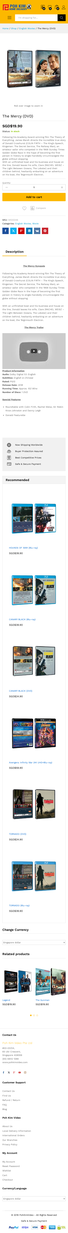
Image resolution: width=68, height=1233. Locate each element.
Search (62, 17)
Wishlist (6, 1170)
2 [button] (34, 1015)
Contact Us (8, 1091)
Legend (6, 1000)
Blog (4, 1109)
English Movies (23, 223)
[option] (17, 988)
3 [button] (37, 1015)
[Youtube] (19, 1072)
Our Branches (9, 1140)
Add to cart (34, 197)
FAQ (4, 1104)
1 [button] (31, 1015)
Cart (4, 1175)
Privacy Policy (9, 1144)
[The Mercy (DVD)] (5, 231)
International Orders (13, 1135)
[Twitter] (9, 1072)
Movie (35, 223)
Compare (41, 208)
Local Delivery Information (16, 1131)
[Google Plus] (14, 1072)
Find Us (6, 1095)
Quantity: (6, 183)
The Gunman (42, 1000)
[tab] (14, 253)
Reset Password (11, 1166)
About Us (7, 1126)
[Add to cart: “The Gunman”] (43, 995)
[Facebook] (3, 1072)
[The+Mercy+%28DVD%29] (13, 231)
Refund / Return (11, 1100)
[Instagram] (25, 1073)
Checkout (7, 1179)
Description (15, 251)
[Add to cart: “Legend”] (9, 995)
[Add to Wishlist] (24, 208)
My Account (8, 1161)
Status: (6, 131)
